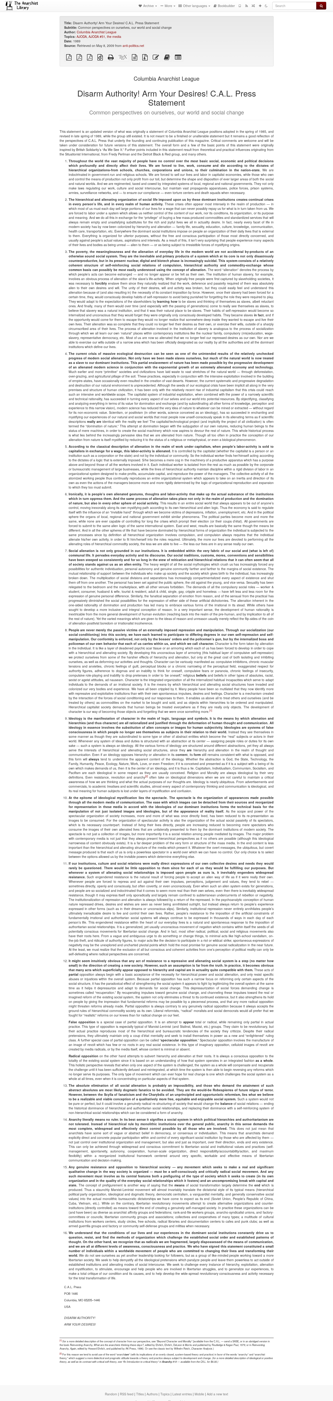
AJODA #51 (97, 36)
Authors (152, 1394)
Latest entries (182, 1394)
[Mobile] (239, 5)
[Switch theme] (266, 5)
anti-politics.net (133, 45)
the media (114, 36)
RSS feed (126, 1394)
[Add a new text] (260, 5)
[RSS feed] (246, 5)
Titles (140, 1394)
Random (111, 1394)
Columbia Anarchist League (96, 32)
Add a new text (217, 1394)
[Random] (253, 5)
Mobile (199, 1394)
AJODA (82, 36)
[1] (210, 710)
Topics (165, 1394)
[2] (146, 776)
